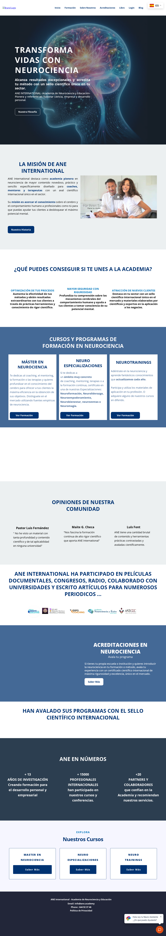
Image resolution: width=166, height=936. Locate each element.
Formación (70, 7)
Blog (141, 7)
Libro (122, 7)
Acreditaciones (107, 7)
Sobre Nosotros (88, 7)
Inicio (57, 7)
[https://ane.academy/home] (9, 7)
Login (131, 7)
